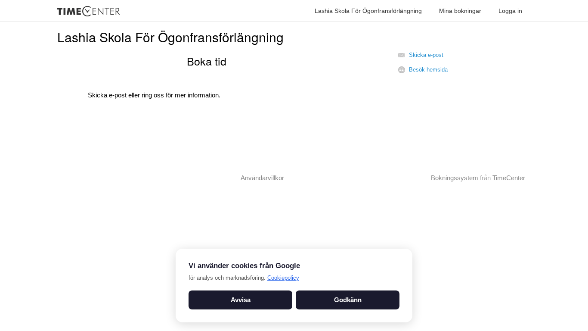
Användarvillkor (262, 177)
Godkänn (348, 299)
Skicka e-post (426, 55)
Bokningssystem (454, 177)
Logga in (510, 10)
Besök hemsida (428, 69)
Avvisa (241, 299)
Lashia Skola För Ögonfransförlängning (368, 10)
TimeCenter (508, 177)
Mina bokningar (460, 10)
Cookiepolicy (283, 278)
